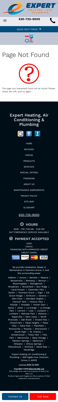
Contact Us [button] (15, 396)
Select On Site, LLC (36, 369)
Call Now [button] (42, 396)
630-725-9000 (29, 215)
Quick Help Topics (28, 29)
